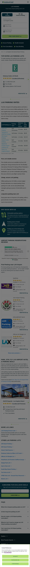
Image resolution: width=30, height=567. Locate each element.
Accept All (15, 556)
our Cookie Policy (8, 552)
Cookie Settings (15, 563)
